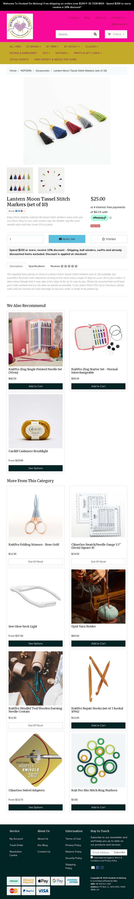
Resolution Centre (16, 853)
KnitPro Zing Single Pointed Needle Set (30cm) (35, 371)
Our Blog (43, 845)
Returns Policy (73, 851)
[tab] (16, 266)
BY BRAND (33, 46)
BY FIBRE (51, 46)
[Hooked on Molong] (20, 26)
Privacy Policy (73, 845)
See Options (36, 468)
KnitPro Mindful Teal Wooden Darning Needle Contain (35, 710)
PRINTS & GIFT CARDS (87, 53)
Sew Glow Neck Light (23, 626)
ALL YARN (15, 46)
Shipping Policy (70, 866)
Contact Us (117, 17)
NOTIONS (60, 53)
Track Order (16, 845)
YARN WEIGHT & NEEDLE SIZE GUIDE (55, 59)
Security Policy (73, 858)
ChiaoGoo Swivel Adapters (26, 790)
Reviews (56, 266)
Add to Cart (36, 386)
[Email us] (93, 867)
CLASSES (90, 46)
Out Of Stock (35, 561)
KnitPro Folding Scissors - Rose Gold (34, 544)
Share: (12, 211)
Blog (87, 17)
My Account (118, 24)
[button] (109, 239)
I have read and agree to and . (106, 859)
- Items (116, 34)
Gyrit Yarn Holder (83, 626)
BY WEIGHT (71, 46)
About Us (100, 17)
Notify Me (68, 239)
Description (16, 266)
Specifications (37, 266)
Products (74, 17)
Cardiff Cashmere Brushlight (28, 451)
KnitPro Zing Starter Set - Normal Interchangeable (94, 371)
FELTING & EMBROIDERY (23, 53)
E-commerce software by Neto (104, 881)
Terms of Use (73, 838)
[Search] (95, 34)
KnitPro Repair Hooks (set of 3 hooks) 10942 (97, 710)
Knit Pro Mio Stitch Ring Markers (94, 790)
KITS (45, 53)
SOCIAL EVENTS (19, 59)
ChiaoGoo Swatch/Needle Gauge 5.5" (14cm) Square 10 (96, 546)
